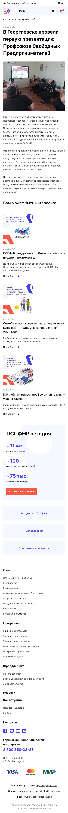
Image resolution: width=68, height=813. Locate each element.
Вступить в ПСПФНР (34, 513)
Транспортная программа (16, 641)
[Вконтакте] (12, 731)
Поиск (61, 3)
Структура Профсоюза (15, 598)
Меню (22, 10)
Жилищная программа (15, 630)
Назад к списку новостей (21, 19)
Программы (11, 623)
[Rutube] (24, 731)
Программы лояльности (34, 548)
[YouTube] (18, 731)
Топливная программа (15, 636)
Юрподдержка (34, 530)
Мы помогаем (10, 588)
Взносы (7, 712)
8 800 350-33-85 (18, 750)
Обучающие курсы (13, 656)
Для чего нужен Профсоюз (17, 578)
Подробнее (9, 276)
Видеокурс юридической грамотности (23, 678)
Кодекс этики (10, 608)
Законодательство (13, 683)
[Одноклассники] (5, 731)
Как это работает (12, 673)
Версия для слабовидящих (21, 3)
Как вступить (12, 700)
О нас (7, 570)
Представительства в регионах (20, 603)
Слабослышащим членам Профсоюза (23, 593)
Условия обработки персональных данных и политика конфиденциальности (34, 807)
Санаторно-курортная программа (21, 646)
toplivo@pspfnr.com (47, 785)
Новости (9, 692)
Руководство (10, 583)
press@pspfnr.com (42, 796)
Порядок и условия (13, 707)
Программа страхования (16, 651)
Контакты (10, 722)
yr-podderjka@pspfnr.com (47, 791)
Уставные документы (14, 613)
